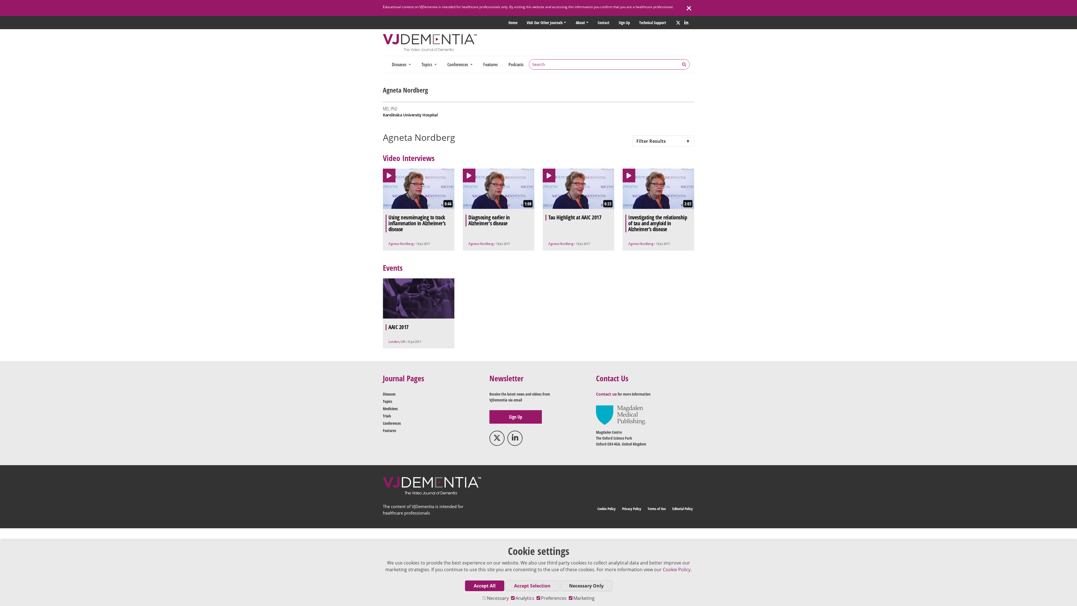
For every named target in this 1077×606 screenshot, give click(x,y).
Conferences (392, 423)
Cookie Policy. (677, 569)
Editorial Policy (682, 508)
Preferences (554, 598)
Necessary (498, 598)
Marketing (584, 598)
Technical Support (652, 22)
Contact (603, 22)
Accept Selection (532, 586)
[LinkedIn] (686, 22)
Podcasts (516, 64)
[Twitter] (678, 22)
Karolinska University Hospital (410, 115)
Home (512, 22)
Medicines (390, 408)
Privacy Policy (631, 508)
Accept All (485, 586)
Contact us (606, 394)
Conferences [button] (458, 64)
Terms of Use (657, 508)
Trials (387, 416)
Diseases (389, 394)
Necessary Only (586, 586)
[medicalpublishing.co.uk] (621, 414)
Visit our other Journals (545, 22)
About (580, 22)
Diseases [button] (400, 64)
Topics (387, 401)
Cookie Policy (606, 508)
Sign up (624, 22)
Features (490, 64)
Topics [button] (427, 64)
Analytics (525, 598)
